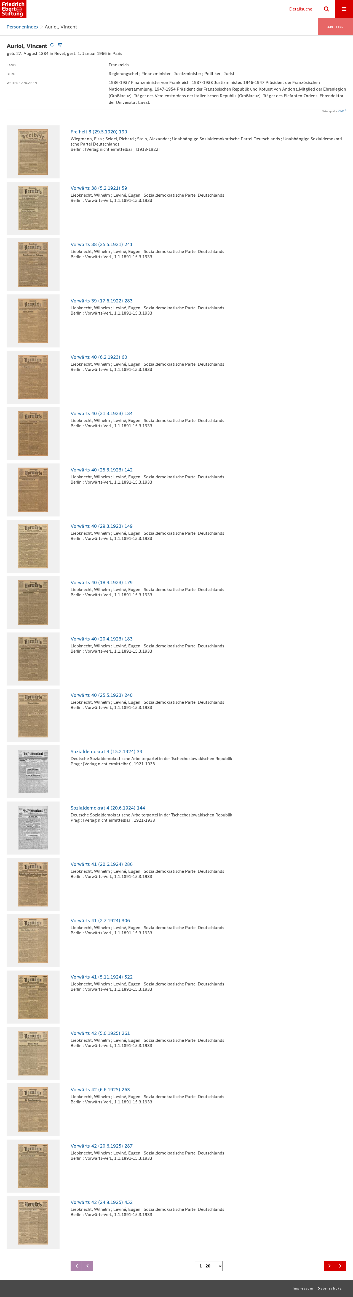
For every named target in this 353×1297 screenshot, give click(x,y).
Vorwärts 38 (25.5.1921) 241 (102, 244)
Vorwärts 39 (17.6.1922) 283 (102, 301)
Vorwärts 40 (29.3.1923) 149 (102, 526)
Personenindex (23, 27)
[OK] (326, 9)
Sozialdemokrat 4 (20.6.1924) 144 (108, 808)
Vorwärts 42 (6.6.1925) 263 (100, 1090)
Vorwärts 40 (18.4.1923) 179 (102, 582)
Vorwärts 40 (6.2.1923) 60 (99, 357)
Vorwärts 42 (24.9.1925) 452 (102, 1202)
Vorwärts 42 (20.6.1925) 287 (102, 1146)
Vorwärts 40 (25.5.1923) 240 (102, 695)
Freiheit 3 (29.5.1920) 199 (99, 132)
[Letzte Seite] (340, 1266)
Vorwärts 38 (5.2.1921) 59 (99, 188)
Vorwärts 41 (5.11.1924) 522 (102, 977)
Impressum (303, 1288)
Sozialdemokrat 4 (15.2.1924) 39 (106, 751)
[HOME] (13, 9)
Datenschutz (329, 1288)
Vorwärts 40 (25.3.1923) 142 (102, 470)
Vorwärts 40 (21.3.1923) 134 (102, 413)
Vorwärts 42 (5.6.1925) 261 (100, 1033)
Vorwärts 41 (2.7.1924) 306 (100, 921)
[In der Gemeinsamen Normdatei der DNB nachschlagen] (52, 46)
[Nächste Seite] (329, 1266)
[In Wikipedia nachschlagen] (60, 46)
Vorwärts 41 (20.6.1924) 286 (102, 864)
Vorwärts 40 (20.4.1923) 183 (102, 639)
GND (341, 111)
